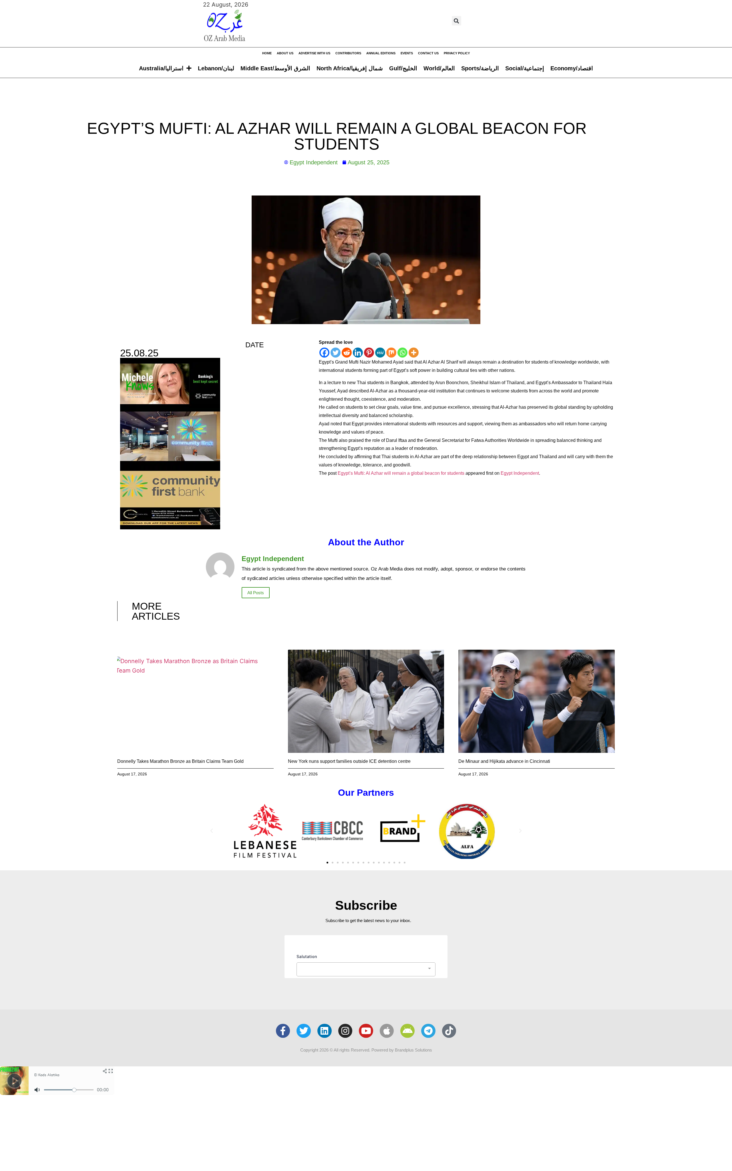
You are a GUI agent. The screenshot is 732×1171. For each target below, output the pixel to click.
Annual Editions (380, 53)
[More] (414, 353)
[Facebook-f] (283, 1031)
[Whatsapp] (402, 353)
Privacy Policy (457, 53)
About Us (285, 53)
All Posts (255, 592)
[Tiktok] (449, 1031)
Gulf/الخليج (403, 68)
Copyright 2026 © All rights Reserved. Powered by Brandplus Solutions (366, 1050)
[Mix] (391, 353)
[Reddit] (347, 353)
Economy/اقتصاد (571, 68)
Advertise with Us (314, 53)
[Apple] (387, 1031)
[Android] (407, 1031)
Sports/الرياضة (480, 68)
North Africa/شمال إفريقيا (350, 68)
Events (407, 53)
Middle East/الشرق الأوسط (275, 68)
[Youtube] (366, 1031)
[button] (456, 20)
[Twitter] (336, 353)
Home (267, 53)
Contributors (348, 53)
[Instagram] (345, 1031)
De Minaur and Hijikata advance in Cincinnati (504, 761)
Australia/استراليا (161, 68)
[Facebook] (324, 353)
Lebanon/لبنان (216, 68)
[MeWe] (380, 353)
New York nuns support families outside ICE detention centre (349, 761)
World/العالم (439, 68)
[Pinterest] (369, 353)
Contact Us (428, 53)
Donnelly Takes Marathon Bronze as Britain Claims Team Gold (180, 761)
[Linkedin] (358, 353)
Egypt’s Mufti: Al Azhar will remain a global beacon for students (401, 473)
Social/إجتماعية (524, 68)
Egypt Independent (520, 473)
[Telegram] (428, 1031)
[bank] (170, 527)
